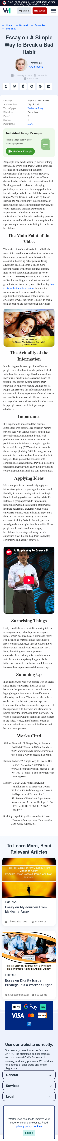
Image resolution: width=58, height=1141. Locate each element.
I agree (29, 1133)
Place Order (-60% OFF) (29, 607)
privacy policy (24, 1126)
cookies (37, 1126)
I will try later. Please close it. (29, 615)
